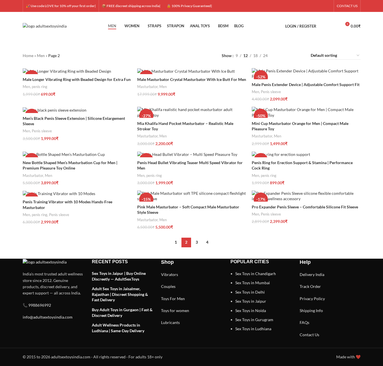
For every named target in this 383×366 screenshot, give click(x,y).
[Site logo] (45, 25)
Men (41, 55)
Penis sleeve (271, 91)
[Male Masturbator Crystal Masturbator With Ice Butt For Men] (191, 71)
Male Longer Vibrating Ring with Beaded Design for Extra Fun (77, 79)
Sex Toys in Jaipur (250, 301)
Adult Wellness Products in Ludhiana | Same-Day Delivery (118, 328)
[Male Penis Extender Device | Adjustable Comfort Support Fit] (306, 73)
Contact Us (309, 334)
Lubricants (170, 322)
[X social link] (307, 6)
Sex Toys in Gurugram (254, 319)
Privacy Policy (312, 298)
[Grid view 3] (290, 55)
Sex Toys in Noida (250, 310)
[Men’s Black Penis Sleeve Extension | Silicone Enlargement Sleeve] (77, 110)
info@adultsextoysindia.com (48, 317)
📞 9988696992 (37, 305)
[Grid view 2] (280, 55)
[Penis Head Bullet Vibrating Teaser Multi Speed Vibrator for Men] (191, 154)
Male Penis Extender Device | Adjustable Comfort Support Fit (305, 84)
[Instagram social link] (313, 6)
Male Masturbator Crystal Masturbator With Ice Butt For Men (191, 79)
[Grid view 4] (299, 55)
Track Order (310, 286)
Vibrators (169, 274)
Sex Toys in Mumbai (252, 282)
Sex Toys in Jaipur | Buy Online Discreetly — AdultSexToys (119, 276)
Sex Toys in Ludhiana (253, 328)
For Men (177, 298)
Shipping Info (311, 310)
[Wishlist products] (334, 26)
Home (28, 55)
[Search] (324, 26)
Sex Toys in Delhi (250, 292)
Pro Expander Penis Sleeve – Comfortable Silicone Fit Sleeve (305, 206)
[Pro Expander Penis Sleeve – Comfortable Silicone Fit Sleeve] (306, 196)
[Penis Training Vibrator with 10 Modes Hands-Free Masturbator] (77, 193)
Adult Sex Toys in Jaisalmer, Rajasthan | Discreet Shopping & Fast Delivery (120, 294)
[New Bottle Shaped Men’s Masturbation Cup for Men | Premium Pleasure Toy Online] (77, 154)
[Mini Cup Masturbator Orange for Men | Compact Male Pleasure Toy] (306, 112)
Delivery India (312, 274)
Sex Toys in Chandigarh (255, 273)
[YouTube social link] (320, 6)
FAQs (304, 322)
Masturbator (147, 86)
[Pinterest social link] (327, 6)
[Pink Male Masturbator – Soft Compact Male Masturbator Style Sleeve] (191, 196)
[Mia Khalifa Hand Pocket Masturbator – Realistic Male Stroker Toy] (191, 112)
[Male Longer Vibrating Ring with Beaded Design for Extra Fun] (77, 71)
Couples (168, 286)
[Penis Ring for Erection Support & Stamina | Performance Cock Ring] (306, 154)
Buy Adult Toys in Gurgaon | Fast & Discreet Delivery (122, 312)
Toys (165, 298)
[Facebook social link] (300, 6)
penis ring (39, 86)
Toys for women (175, 310)
